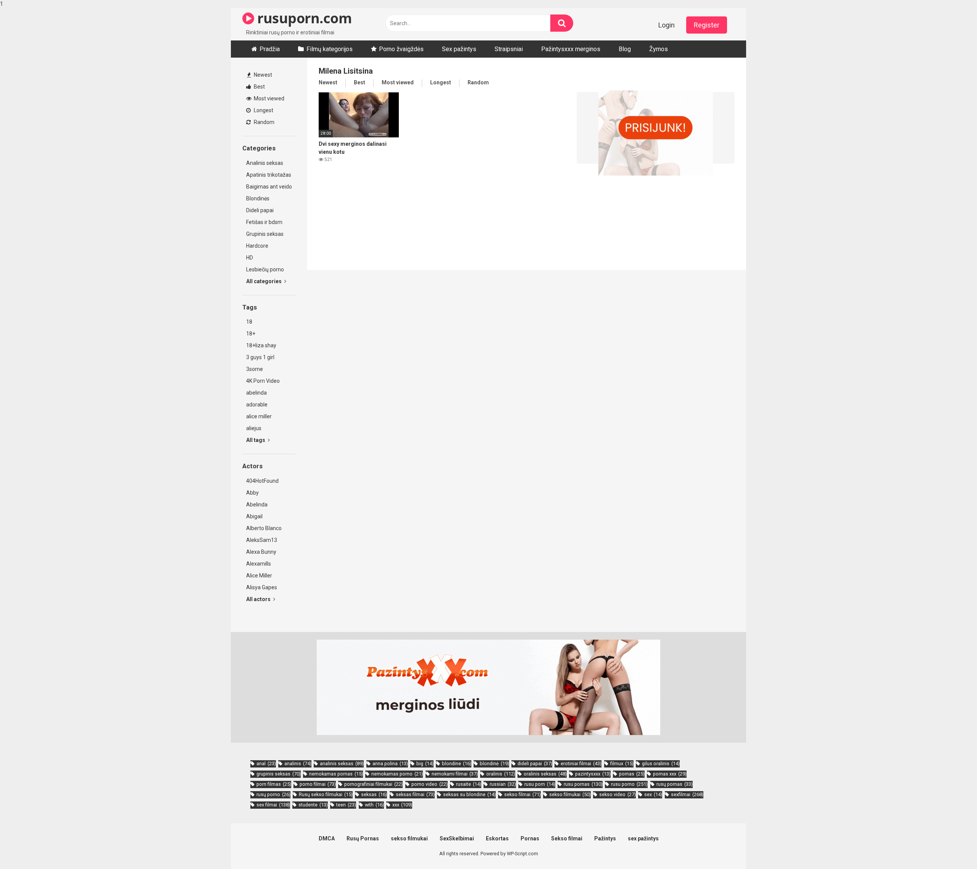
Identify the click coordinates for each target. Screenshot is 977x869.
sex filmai (273, 805)
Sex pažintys (459, 49)
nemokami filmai (455, 774)
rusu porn (539, 784)
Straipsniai (509, 49)
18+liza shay (261, 345)
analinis (297, 763)
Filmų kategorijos (329, 49)
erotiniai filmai (581, 763)
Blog (625, 49)
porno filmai (318, 784)
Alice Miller (259, 575)
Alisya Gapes (261, 587)
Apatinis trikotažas (268, 175)
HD (249, 258)
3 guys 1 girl (260, 357)
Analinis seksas (264, 163)
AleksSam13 (261, 540)
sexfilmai (687, 794)
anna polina (390, 763)
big (425, 763)
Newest (262, 75)
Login (666, 25)
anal (266, 763)
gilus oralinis (661, 763)
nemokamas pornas (336, 774)
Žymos (658, 49)
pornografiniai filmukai (373, 784)
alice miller (259, 416)
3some (254, 369)
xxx (402, 805)
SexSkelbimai (457, 838)
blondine (456, 763)
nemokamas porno (397, 774)
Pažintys (605, 838)
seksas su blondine (469, 794)
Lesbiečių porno (265, 269)
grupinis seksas (278, 774)
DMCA (327, 838)
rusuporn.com (302, 18)
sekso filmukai (570, 794)
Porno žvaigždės (401, 49)
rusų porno (273, 794)
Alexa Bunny (261, 552)
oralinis (500, 774)
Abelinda (257, 504)
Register (706, 25)
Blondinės (257, 198)
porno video (429, 784)
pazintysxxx (593, 774)
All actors (259, 599)
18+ (250, 334)
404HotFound (262, 481)
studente (313, 805)
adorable (257, 404)
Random (263, 122)
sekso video (617, 794)
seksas (374, 794)
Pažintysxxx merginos (570, 49)
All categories (264, 281)
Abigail (254, 516)
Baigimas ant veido (269, 187)
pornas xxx (670, 774)
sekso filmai (522, 794)
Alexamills (258, 564)
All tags (256, 440)
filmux (622, 763)
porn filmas (273, 784)
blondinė (494, 763)
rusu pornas (583, 784)
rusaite (468, 784)
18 (249, 322)
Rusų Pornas (363, 838)
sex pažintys (643, 838)
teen (346, 805)
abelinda (256, 393)
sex (653, 794)
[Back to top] (951, 847)
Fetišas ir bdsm (264, 222)
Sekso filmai (566, 838)
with (374, 805)
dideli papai (535, 763)
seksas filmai (415, 794)
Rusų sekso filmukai (326, 794)
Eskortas (497, 838)
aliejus (253, 428)
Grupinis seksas (265, 234)
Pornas (530, 838)
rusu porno (629, 784)
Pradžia (270, 49)
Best (259, 87)
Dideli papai (260, 210)
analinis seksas (342, 763)
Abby (252, 493)
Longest (263, 110)
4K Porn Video (263, 381)
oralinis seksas (545, 774)
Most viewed (268, 98)
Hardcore (257, 246)
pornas (632, 774)
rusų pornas (674, 784)
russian (503, 784)
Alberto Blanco (264, 528)
